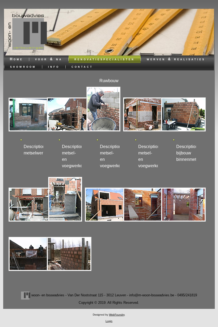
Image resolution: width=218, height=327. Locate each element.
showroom (23, 67)
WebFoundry (116, 314)
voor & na (48, 59)
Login (109, 321)
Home (16, 59)
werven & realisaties (176, 59)
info (54, 67)
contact (82, 67)
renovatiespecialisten (104, 59)
